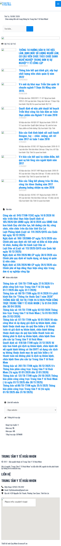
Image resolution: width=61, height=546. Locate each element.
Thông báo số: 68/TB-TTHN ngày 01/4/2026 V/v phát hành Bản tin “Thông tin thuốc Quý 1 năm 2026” (30, 294)
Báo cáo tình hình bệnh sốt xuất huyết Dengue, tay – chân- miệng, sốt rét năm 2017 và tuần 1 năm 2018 (39, 136)
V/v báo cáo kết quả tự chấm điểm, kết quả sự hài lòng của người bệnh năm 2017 (39, 160)
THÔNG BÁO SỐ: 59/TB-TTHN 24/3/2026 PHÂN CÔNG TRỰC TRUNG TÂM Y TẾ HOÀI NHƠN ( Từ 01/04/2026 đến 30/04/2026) (30, 303)
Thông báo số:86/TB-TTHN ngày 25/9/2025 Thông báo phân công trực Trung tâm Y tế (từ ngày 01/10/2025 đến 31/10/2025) (29, 389)
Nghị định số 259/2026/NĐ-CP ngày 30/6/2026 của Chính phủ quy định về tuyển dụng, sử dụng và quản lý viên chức (30, 258)
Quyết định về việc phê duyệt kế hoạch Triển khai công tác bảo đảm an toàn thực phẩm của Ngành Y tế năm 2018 (39, 112)
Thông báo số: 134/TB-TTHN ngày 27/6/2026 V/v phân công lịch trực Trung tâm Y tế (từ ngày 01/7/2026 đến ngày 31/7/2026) (28, 287)
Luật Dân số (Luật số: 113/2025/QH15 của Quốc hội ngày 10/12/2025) (29, 249)
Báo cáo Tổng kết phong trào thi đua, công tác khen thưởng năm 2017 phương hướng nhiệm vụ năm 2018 (39, 184)
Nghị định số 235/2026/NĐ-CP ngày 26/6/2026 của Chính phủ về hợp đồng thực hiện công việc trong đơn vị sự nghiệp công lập (29, 268)
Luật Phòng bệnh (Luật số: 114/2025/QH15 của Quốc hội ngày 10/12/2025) (30, 233)
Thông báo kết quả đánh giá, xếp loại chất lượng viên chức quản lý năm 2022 (38, 73)
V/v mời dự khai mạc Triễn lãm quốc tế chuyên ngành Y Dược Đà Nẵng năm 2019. (39, 87)
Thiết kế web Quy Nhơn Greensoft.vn (14, 543)
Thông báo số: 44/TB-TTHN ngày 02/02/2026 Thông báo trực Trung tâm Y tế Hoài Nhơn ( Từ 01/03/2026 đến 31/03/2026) (30, 313)
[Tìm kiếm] (29, 29)
